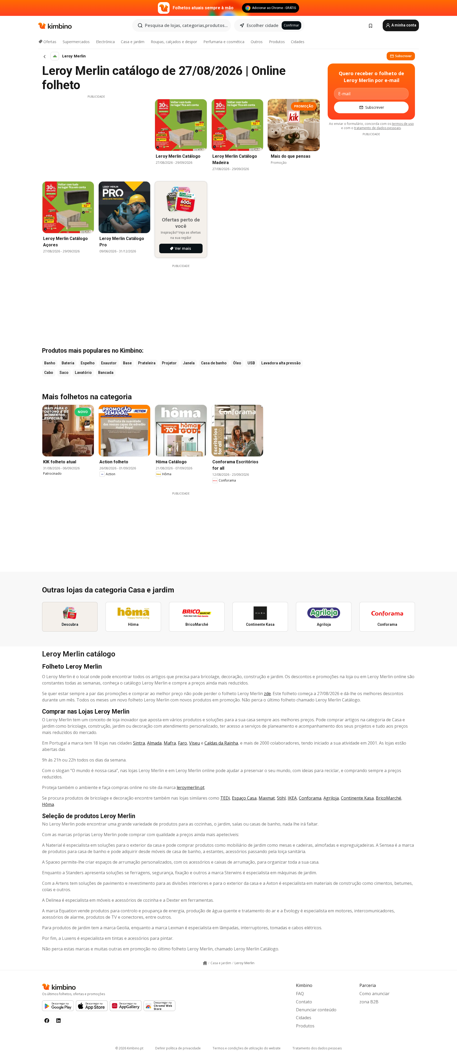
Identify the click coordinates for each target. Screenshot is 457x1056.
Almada (154, 743)
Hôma (48, 804)
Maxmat (267, 798)
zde (267, 693)
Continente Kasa (357, 798)
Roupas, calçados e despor (174, 41)
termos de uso (403, 123)
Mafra (170, 743)
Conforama (310, 798)
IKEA (292, 798)
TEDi (225, 798)
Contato (304, 1002)
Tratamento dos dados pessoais (317, 1048)
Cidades (297, 41)
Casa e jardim (132, 41)
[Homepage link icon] (205, 963)
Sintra (139, 743)
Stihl (281, 798)
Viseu (194, 743)
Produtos (277, 41)
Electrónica (105, 41)
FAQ (300, 993)
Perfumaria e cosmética (223, 41)
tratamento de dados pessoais (377, 128)
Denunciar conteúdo (316, 1010)
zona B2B (368, 1002)
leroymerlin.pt (190, 787)
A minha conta (403, 25)
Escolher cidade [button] (262, 25)
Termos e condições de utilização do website (247, 1048)
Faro (182, 743)
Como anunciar (374, 993)
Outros (257, 41)
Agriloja (331, 798)
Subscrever (403, 56)
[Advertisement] (96, 136)
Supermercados (76, 41)
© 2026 (129, 1048)
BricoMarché (388, 798)
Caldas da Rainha (221, 743)
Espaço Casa (244, 798)
